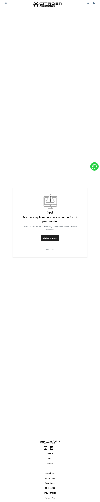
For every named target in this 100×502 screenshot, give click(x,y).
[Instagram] (47, 448)
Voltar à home (50, 238)
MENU (5, 6)
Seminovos (50, 488)
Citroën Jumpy (50, 478)
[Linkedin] (53, 448)
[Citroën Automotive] (47, 4)
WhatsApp (88, 6)
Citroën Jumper (50, 483)
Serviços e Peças (50, 498)
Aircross (50, 463)
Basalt (50, 459)
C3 (50, 468)
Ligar (94, 6)
